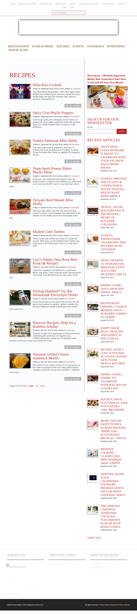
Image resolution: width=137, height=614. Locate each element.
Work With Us (46, 4)
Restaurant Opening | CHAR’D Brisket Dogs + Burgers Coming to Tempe (114, 310)
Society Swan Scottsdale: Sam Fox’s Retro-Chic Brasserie (114, 404)
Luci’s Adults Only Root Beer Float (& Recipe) (55, 261)
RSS (122, 69)
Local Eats (96, 564)
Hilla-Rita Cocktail (47, 85)
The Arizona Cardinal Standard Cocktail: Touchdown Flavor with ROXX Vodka (111, 516)
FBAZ (73, 7)
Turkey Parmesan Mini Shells (55, 140)
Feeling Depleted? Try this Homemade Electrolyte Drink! (55, 293)
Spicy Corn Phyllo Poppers (53, 113)
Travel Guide (108, 4)
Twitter (100, 69)
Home (12, 4)
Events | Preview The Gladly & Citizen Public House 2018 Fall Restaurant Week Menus (114, 187)
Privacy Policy (104, 605)
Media (72, 4)
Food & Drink (42, 46)
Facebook (93, 69)
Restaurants (18, 46)
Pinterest (115, 69)
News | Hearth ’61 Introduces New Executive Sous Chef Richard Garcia (113, 267)
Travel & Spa (18, 50)
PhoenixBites (113, 47)
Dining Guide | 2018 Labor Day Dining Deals (112, 288)
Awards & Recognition (89, 4)
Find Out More (13, 593)
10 (37, 385)
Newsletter (61, 4)
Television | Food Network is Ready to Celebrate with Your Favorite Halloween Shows (113, 157)
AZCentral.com (98, 567)
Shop (64, 7)
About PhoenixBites (27, 4)
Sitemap (127, 605)
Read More (73, 106)
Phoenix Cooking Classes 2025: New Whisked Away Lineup (111, 456)
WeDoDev (39, 605)
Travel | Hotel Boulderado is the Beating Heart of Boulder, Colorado (112, 215)
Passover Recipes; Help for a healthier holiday (54, 324)
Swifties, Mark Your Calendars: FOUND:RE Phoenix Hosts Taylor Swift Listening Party (113, 484)
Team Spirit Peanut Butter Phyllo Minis (52, 170)
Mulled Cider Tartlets (49, 232)
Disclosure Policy (116, 605)
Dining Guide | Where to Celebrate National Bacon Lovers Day (114, 381)
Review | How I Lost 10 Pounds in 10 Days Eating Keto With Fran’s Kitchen (114, 356)
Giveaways (95, 46)
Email (107, 69)
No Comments (75, 88)
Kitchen (63, 46)
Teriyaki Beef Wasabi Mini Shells (53, 202)
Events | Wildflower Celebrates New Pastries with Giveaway (113, 242)
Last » (43, 385)
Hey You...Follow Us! (57, 564)
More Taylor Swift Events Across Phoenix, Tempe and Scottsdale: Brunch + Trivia (114, 429)
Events (78, 46)
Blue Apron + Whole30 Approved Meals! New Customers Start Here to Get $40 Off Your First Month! (106, 79)
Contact (121, 4)
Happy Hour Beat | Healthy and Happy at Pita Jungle (112, 333)
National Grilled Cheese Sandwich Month (51, 356)
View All (94, 537)
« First (23, 385)
